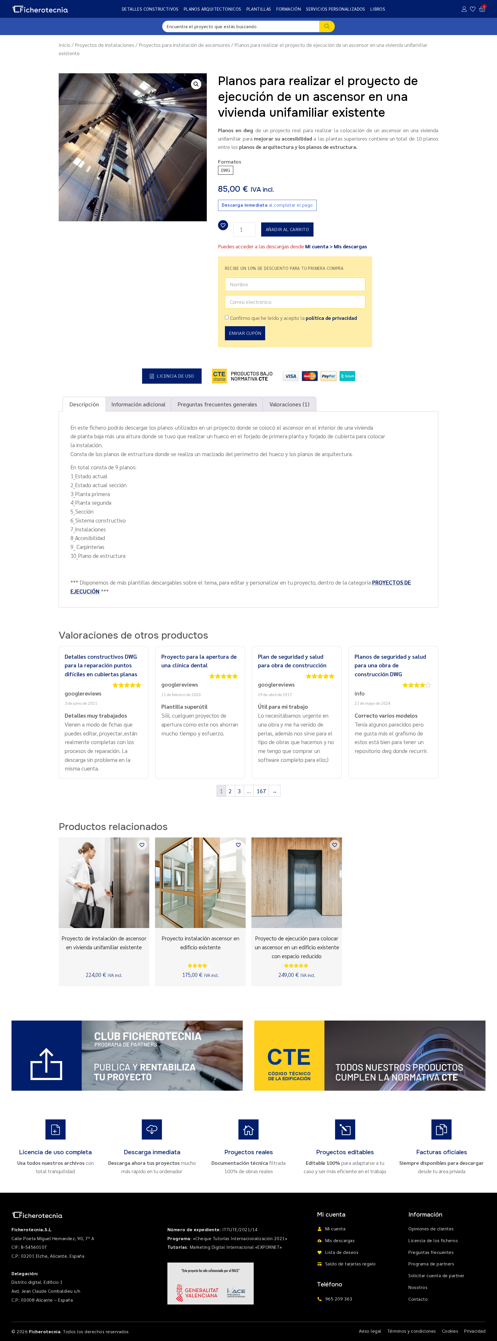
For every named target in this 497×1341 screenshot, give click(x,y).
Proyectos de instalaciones (104, 44)
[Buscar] (327, 26)
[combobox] (240, 26)
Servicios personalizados (335, 8)
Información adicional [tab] (138, 404)
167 (261, 790)
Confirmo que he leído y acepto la (293, 317)
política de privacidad (331, 317)
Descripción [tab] (84, 404)
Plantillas (258, 8)
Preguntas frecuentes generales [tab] (217, 404)
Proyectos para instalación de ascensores (184, 44)
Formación (288, 8)
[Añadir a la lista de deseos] (223, 225)
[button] (196, 84)
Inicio (64, 44)
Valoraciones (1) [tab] (289, 404)
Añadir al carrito (287, 229)
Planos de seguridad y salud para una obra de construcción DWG (390, 665)
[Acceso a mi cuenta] (464, 9)
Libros (377, 8)
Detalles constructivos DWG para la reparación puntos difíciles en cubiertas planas (101, 665)
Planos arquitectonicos (212, 8)
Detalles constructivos (150, 8)
